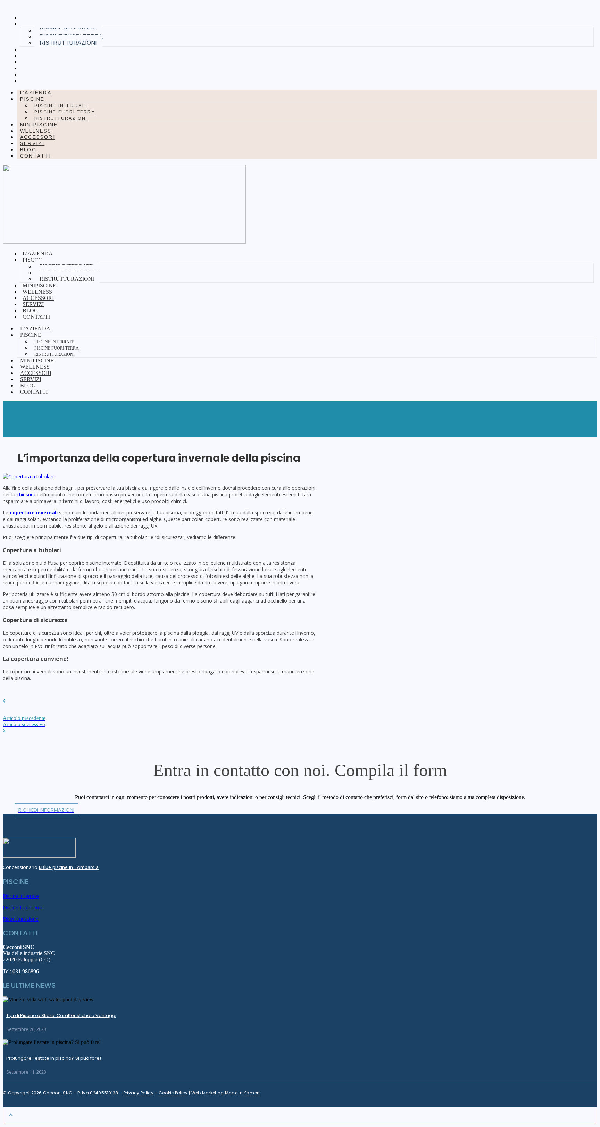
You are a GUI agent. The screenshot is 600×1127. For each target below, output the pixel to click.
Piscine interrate (61, 105)
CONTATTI (38, 81)
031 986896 (25, 971)
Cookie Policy (173, 1093)
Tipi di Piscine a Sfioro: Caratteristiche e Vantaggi (61, 1015)
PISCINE (32, 99)
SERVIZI (35, 68)
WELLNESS (38, 56)
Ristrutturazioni (68, 43)
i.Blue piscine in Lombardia (69, 867)
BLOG (31, 74)
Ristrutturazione (21, 919)
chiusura (26, 494)
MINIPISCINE (41, 49)
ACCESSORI (40, 62)
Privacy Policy (138, 1093)
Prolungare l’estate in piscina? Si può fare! (53, 1058)
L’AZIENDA (38, 17)
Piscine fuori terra (64, 112)
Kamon (252, 1093)
